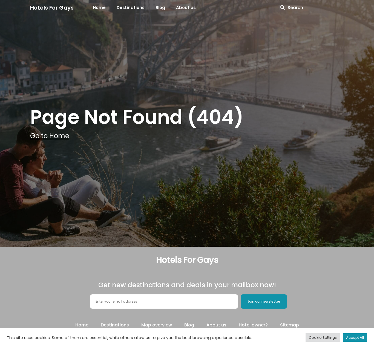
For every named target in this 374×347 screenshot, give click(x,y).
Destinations (131, 7)
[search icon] (282, 7)
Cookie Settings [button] (323, 337)
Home (99, 7)
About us (186, 7)
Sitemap (289, 325)
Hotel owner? (253, 325)
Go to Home (49, 135)
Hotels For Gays (52, 8)
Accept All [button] (355, 337)
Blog (160, 7)
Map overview (156, 325)
